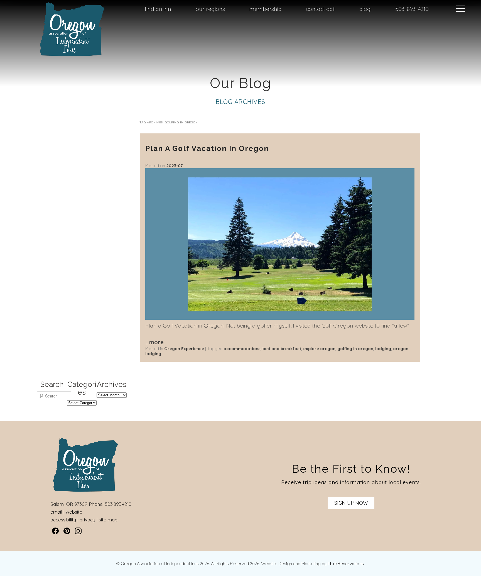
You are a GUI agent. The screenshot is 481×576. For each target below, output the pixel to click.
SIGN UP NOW (351, 503)
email (56, 512)
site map (108, 520)
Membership (265, 8)
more (156, 342)
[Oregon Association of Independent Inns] (72, 56)
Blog (365, 8)
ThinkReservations (346, 563)
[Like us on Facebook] (55, 531)
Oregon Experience (184, 348)
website (74, 512)
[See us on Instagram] (78, 531)
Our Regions (210, 8)
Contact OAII (320, 8)
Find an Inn (158, 8)
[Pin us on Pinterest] (66, 531)
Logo (60, 9)
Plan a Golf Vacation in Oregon (207, 148)
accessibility (63, 520)
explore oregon (319, 348)
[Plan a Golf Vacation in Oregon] (279, 317)
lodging (383, 348)
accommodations (242, 348)
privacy (87, 520)
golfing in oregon (355, 348)
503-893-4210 (412, 8)
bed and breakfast (281, 348)
